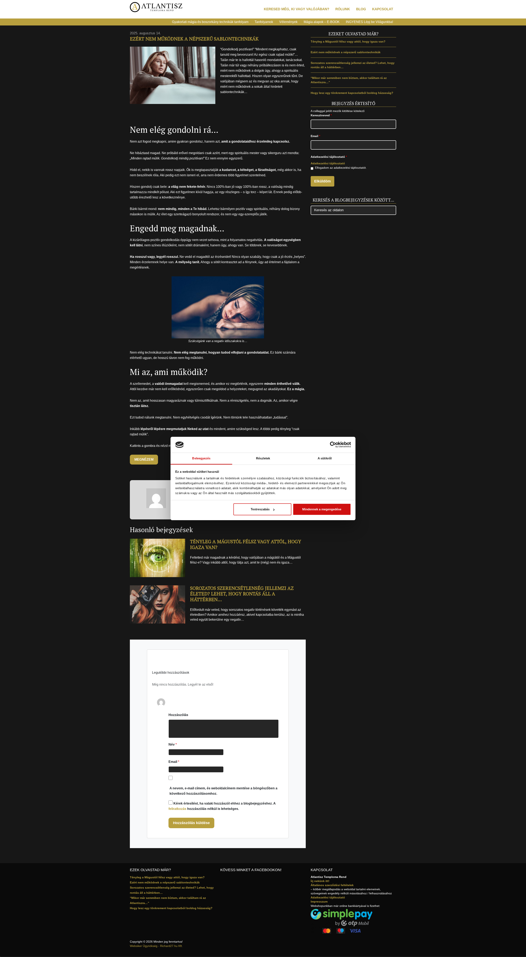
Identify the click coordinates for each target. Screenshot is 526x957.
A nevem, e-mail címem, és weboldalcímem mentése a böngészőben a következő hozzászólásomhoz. (223, 790)
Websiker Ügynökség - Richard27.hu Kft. (156, 946)
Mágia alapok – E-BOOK (322, 22)
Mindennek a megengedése (321, 509)
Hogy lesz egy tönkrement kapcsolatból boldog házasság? (352, 93)
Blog (361, 9)
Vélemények (288, 22)
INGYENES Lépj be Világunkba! (369, 22)
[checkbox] (312, 168)
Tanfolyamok (264, 22)
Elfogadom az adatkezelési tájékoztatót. (341, 167)
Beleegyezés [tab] (201, 458)
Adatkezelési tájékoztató (328, 163)
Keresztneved (321, 115)
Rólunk (342, 9)
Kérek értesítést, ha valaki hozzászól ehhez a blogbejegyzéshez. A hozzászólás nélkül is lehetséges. (222, 806)
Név (172, 744)
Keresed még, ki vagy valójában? (296, 9)
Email (173, 761)
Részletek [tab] (263, 458)
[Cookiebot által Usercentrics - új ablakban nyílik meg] (333, 445)
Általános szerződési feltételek (332, 885)
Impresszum (319, 901)
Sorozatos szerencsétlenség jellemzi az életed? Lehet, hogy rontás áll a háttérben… (242, 594)
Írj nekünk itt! (320, 881)
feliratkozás (177, 809)
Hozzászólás (178, 715)
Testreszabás (260, 509)
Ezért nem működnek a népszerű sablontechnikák (346, 52)
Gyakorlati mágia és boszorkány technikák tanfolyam (210, 22)
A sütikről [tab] (325, 458)
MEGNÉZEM (143, 459)
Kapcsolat (382, 9)
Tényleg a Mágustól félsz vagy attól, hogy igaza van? (245, 544)
